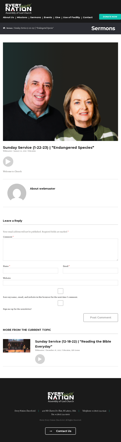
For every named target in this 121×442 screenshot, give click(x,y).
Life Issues (75, 350)
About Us (8, 17)
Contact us (63, 431)
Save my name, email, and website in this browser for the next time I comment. (40, 297)
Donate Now (110, 17)
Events (48, 17)
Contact (88, 17)
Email (66, 266)
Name (6, 266)
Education (32, 151)
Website (7, 278)
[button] (8, 161)
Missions (22, 17)
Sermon (10, 28)
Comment (8, 236)
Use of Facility (71, 17)
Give (57, 17)
